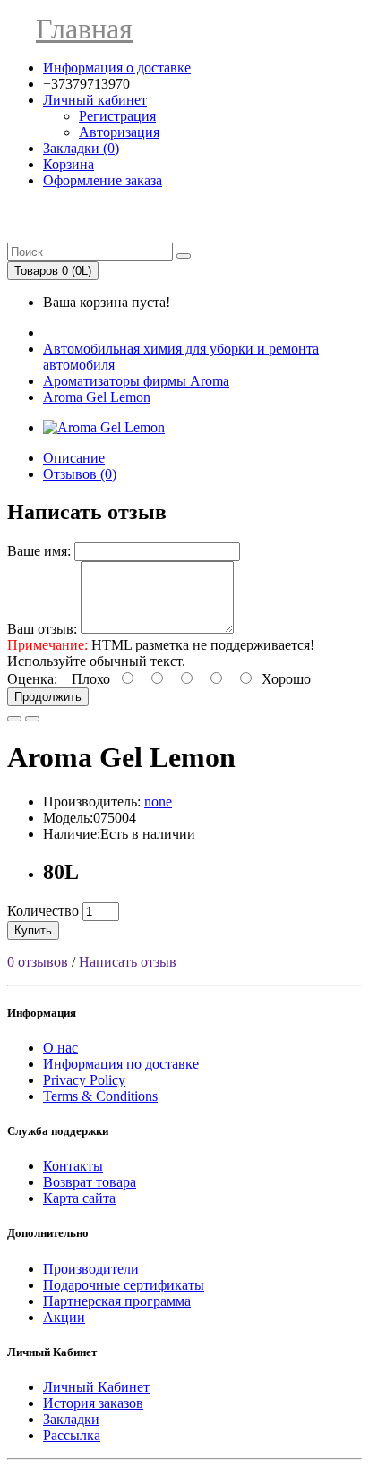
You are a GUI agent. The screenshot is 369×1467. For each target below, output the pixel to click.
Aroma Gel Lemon (96, 397)
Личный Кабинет (96, 1387)
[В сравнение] (32, 718)
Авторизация (119, 132)
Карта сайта (79, 1198)
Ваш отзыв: (42, 628)
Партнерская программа (117, 1301)
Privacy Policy (84, 1079)
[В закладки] (14, 718)
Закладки (71, 1419)
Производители (91, 1268)
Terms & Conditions (100, 1096)
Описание (74, 457)
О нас (60, 1047)
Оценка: (32, 679)
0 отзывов (37, 961)
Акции (64, 1317)
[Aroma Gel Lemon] (104, 427)
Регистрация (117, 116)
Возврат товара (89, 1182)
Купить (33, 930)
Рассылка (71, 1435)
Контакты (73, 1165)
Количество (43, 910)
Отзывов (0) (79, 474)
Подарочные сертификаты (123, 1284)
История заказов (93, 1403)
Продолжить (48, 697)
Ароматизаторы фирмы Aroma (136, 380)
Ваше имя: (39, 551)
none (158, 801)
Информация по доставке (121, 1063)
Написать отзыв (127, 961)
